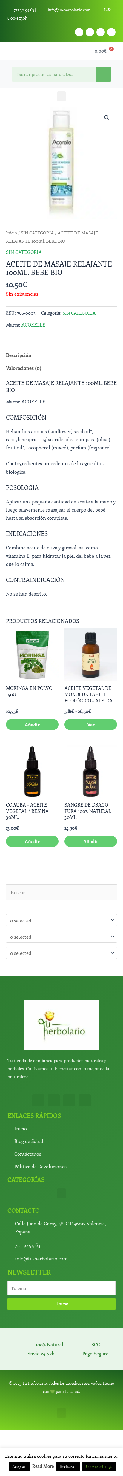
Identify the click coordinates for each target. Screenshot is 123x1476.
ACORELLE (33, 324)
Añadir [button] (32, 724)
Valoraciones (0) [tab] (23, 367)
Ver (91, 724)
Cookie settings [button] (99, 1466)
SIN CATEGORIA (37, 233)
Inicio (11, 233)
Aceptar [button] (19, 1466)
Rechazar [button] (68, 1466)
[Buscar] (103, 74)
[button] (61, 96)
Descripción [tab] (18, 355)
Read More (43, 1466)
